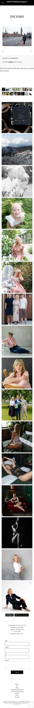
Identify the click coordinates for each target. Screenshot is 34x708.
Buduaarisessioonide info (17, 689)
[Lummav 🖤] (17, 500)
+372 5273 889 (17, 631)
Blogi (17, 695)
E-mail (7, 647)
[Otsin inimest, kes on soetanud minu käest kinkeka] (17, 117)
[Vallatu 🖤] (17, 436)
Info (17, 686)
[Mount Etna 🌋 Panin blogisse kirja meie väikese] (17, 149)
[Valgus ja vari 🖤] (17, 532)
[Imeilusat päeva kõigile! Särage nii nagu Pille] (17, 341)
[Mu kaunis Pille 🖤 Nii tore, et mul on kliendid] (17, 373)
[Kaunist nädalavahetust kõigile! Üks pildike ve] (17, 564)
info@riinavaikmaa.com (17, 633)
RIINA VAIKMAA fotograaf (17, 2)
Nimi (6, 640)
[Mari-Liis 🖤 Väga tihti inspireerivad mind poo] (17, 596)
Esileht (17, 684)
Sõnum (7, 660)
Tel (6, 653)
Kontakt (17, 693)
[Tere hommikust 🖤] (17, 468)
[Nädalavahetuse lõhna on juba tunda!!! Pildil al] (17, 245)
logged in (11, 62)
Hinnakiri (17, 697)
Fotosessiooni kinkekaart (17, 691)
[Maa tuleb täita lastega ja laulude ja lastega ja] (17, 213)
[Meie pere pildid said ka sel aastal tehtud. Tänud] (17, 309)
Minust (17, 687)
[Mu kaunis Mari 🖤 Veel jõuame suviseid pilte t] (17, 277)
